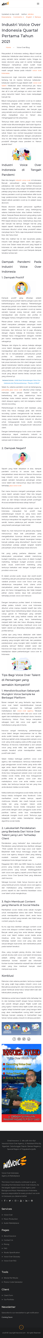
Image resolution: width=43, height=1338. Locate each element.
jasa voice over (15, 486)
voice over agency (25, 711)
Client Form (8, 1295)
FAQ (5, 1248)
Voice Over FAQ (10, 1261)
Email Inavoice (13, 1141)
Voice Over (8, 1215)
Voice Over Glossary (12, 1257)
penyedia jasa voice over (12, 390)
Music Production (11, 1219)
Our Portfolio (9, 1299)
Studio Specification (12, 1252)
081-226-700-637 (29, 1141)
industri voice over (23, 180)
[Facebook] (14, 1039)
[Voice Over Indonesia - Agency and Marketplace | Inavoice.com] (15, 1162)
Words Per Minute (11, 1278)
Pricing (6, 1244)
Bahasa (38, 17)
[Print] (29, 1039)
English (29, 17)
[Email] (19, 1039)
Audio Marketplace (11, 1223)
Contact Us (8, 1240)
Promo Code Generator (13, 1282)
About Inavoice (10, 1236)
